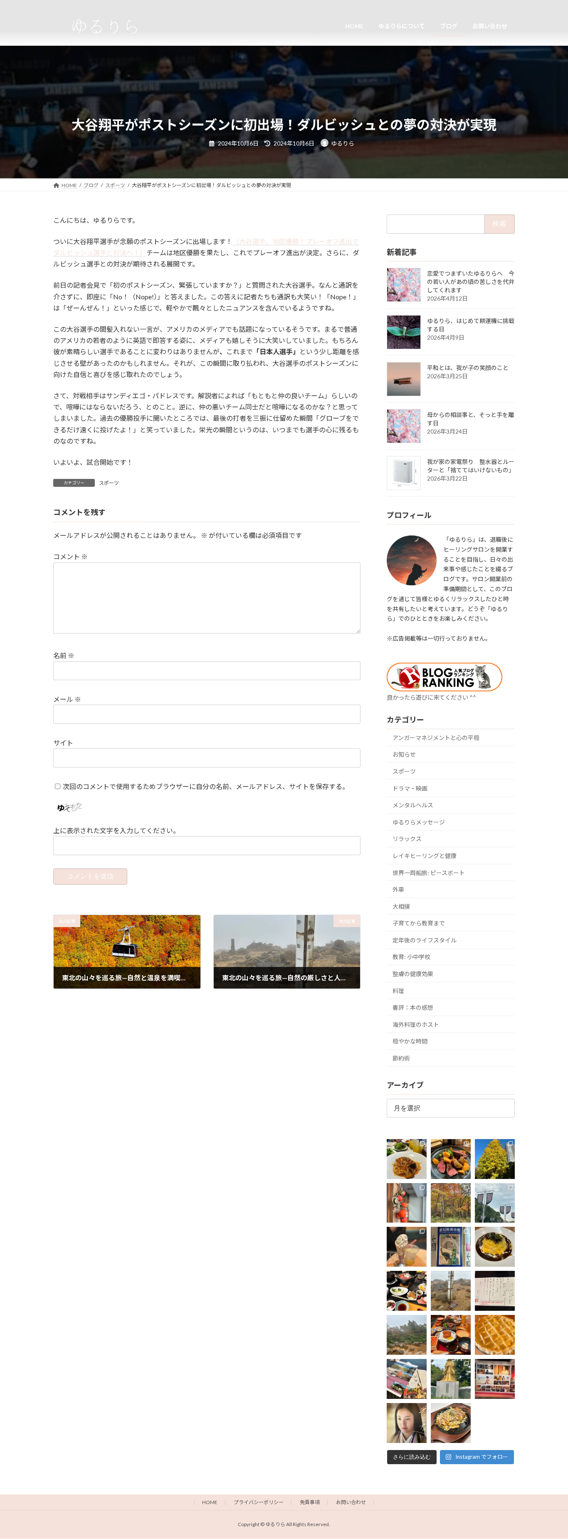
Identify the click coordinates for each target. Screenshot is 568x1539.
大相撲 (401, 906)
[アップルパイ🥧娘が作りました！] (495, 1335)
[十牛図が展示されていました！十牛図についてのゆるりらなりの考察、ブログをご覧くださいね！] (451, 1247)
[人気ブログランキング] (444, 688)
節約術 (401, 1058)
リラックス (407, 838)
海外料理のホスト (416, 1024)
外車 (398, 889)
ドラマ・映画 (410, 788)
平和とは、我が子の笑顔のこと (468, 367)
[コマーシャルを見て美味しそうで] (495, 1247)
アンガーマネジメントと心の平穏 (436, 737)
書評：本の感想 (413, 1007)
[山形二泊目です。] (407, 1291)
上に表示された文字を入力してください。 (116, 831)
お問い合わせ (351, 1502)
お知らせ (404, 754)
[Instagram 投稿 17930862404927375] (407, 1379)
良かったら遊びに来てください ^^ (431, 696)
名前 (63, 656)
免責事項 (310, 1502)
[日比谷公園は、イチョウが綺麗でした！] (495, 1159)
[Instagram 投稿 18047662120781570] (495, 1379)
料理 (398, 990)
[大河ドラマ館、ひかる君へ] (407, 1423)
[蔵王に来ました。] (451, 1291)
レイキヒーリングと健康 (425, 855)
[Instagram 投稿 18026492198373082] (495, 1291)
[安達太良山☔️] (407, 1335)
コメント (70, 557)
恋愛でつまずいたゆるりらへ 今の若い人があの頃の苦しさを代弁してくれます (470, 281)
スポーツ (109, 483)
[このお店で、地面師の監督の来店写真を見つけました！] (451, 1423)
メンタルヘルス (413, 805)
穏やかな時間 (410, 1041)
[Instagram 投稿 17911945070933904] (451, 1203)
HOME (209, 1502)
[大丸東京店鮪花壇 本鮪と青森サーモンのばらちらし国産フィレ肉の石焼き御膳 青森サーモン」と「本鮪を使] (451, 1335)
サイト (63, 743)
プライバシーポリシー (259, 1502)
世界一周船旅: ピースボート (429, 872)
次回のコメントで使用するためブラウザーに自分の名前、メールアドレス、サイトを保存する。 (206, 786)
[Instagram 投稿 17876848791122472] (407, 1159)
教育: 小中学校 (411, 956)
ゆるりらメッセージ (419, 821)
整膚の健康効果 (413, 973)
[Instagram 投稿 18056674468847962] (495, 1203)
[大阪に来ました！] (407, 1247)
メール (67, 699)
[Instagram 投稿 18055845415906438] (451, 1159)
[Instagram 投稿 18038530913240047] (407, 1203)
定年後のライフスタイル (425, 939)
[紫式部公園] (451, 1379)
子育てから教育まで (419, 923)
